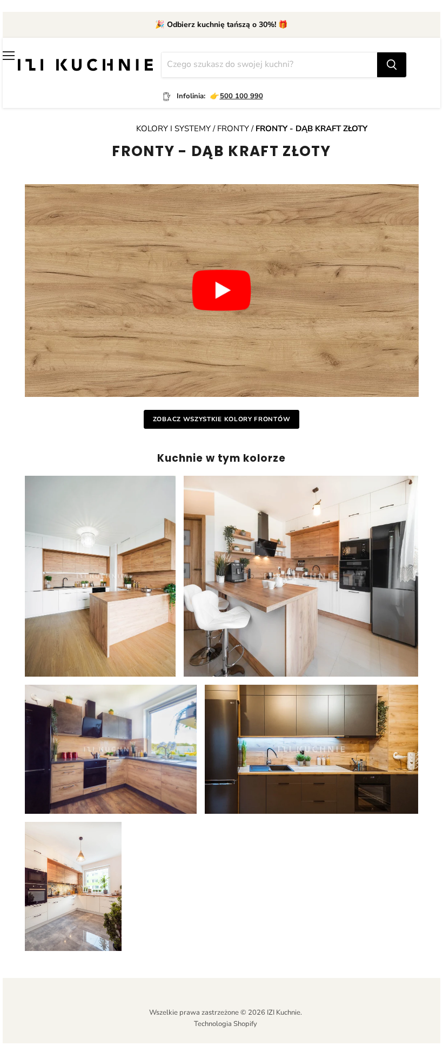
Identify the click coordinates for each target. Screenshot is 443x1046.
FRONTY (233, 128)
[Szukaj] (391, 64)
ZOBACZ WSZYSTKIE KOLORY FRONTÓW (221, 419)
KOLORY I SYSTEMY (174, 128)
